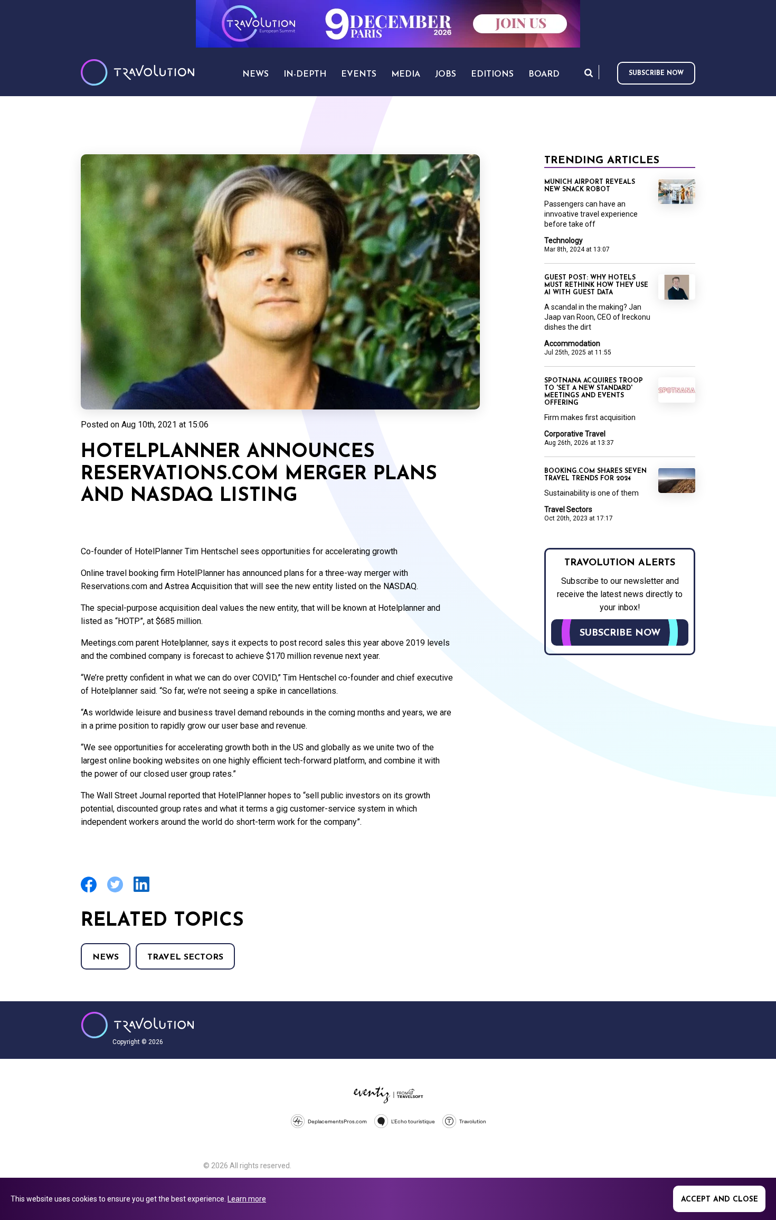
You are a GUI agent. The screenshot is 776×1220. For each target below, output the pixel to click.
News (105, 957)
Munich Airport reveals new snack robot (589, 186)
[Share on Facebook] (89, 891)
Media (405, 74)
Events (358, 74)
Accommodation (572, 343)
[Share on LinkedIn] (141, 890)
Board (544, 74)
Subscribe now (656, 73)
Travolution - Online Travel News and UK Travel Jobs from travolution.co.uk (137, 1025)
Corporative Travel (574, 434)
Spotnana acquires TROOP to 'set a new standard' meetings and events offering (593, 392)
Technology (563, 240)
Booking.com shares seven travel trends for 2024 (595, 475)
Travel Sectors (185, 957)
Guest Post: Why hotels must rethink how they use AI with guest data (596, 285)
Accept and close (719, 1200)
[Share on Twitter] (115, 891)
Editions (492, 74)
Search (589, 72)
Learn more (247, 1199)
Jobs (445, 74)
